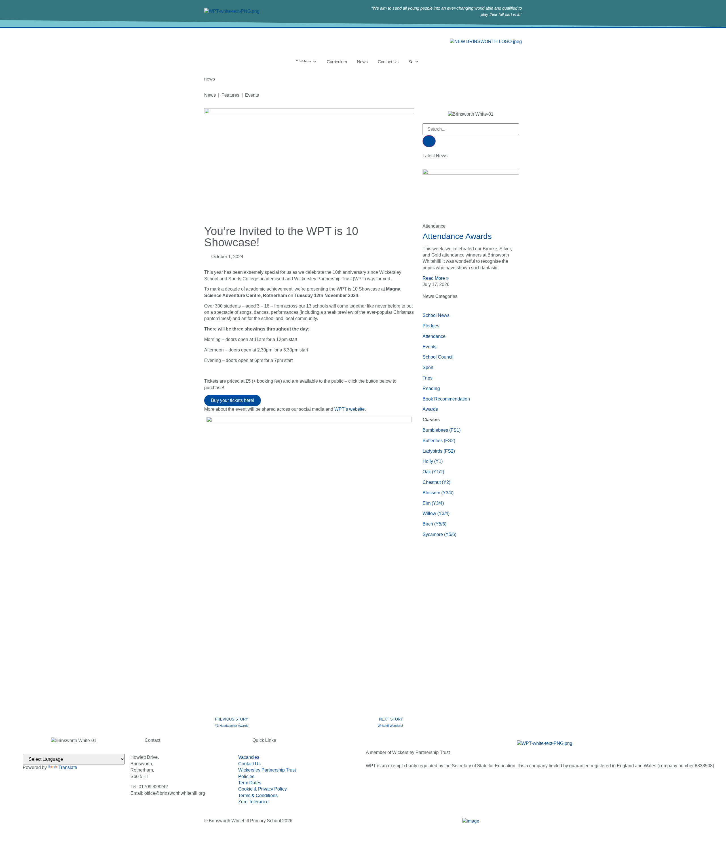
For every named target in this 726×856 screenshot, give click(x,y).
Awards (430, 409)
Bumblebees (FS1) (442, 430)
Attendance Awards (457, 236)
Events (429, 346)
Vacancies (248, 757)
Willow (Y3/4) (436, 513)
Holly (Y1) (433, 461)
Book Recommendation (446, 399)
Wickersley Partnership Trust (267, 770)
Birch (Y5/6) (434, 524)
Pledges (431, 325)
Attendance (434, 336)
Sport (428, 367)
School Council (438, 357)
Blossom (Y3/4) (438, 492)
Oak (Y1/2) (433, 471)
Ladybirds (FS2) (439, 451)
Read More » (436, 278)
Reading (431, 388)
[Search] (429, 141)
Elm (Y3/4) (433, 503)
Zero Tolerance (253, 801)
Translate (67, 767)
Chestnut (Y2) (436, 482)
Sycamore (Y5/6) (439, 534)
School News (436, 315)
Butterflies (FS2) (439, 440)
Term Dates (249, 782)
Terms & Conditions (258, 795)
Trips (427, 378)
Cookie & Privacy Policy (262, 789)
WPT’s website (349, 409)
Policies (246, 776)
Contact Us (249, 763)
